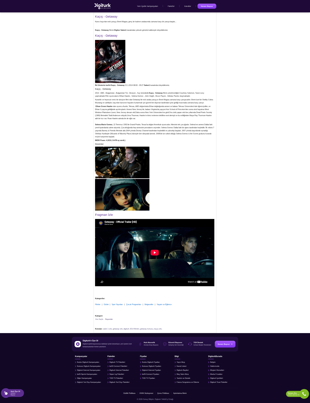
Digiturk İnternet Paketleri (119, 370)
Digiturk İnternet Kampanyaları (88, 370)
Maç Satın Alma (183, 374)
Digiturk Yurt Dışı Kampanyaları (89, 382)
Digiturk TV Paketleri (117, 362)
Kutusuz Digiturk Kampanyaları (89, 366)
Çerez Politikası (163, 393)
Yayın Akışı (181, 362)
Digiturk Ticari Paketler (218, 382)
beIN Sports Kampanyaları (87, 374)
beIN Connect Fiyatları (150, 374)
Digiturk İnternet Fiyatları (151, 370)
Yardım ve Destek (183, 378)
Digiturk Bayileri (183, 370)
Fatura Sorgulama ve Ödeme (188, 382)
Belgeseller (149, 304)
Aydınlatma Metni (180, 393)
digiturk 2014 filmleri (131, 329)
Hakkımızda (214, 366)
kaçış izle (158, 329)
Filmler (97, 304)
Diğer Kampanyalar (84, 378)
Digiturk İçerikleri (216, 378)
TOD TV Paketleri (116, 378)
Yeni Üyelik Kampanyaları (147, 6)
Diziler (106, 304)
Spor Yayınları (117, 304)
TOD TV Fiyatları (148, 378)
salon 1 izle (107, 329)
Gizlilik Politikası (129, 393)
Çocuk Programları (133, 304)
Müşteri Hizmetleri (217, 370)
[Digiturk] (103, 6)
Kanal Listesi (181, 366)
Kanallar (187, 6)
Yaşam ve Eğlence (164, 304)
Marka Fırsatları (216, 374)
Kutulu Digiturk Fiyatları (151, 362)
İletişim (213, 362)
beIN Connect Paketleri (118, 366)
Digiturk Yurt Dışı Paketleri (119, 382)
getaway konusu (146, 329)
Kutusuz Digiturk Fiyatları (151, 366)
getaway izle (118, 329)
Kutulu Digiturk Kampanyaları (88, 362)
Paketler (171, 6)
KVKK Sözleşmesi (146, 393)
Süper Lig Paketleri (116, 374)
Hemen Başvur (207, 6)
